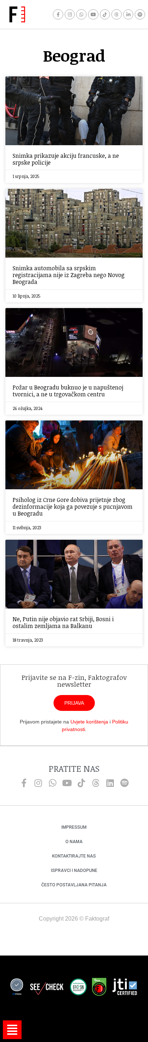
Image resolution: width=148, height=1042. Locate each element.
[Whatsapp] (81, 14)
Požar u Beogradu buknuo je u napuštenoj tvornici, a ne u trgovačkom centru (68, 390)
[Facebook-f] (58, 14)
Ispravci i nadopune (74, 870)
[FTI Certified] (124, 988)
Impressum (74, 827)
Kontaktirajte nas (74, 856)
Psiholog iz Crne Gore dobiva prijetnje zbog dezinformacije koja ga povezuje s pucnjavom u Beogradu (73, 506)
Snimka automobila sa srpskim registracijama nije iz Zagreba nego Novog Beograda (69, 275)
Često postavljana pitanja (74, 884)
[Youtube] (93, 14)
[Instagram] (70, 14)
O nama (74, 841)
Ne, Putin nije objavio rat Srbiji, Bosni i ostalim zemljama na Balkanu (63, 622)
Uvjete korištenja (89, 722)
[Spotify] (140, 14)
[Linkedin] (110, 783)
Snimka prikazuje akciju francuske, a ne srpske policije (66, 159)
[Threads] (116, 14)
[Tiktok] (105, 14)
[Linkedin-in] (128, 14)
